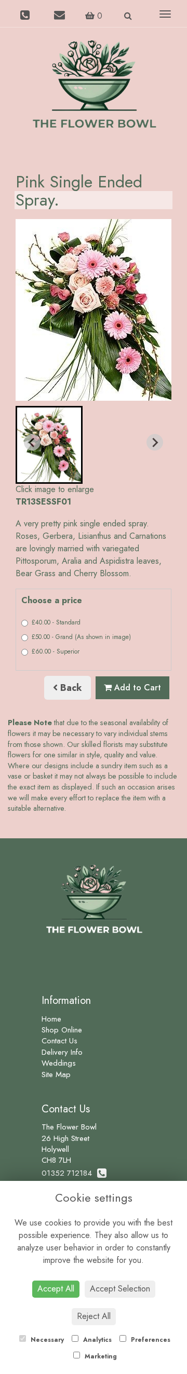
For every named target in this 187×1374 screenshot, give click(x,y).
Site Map (56, 1074)
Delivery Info (62, 1052)
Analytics (96, 1339)
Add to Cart (136, 687)
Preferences (149, 1339)
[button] (49, 445)
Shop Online (62, 1030)
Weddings (59, 1063)
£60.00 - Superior (55, 651)
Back (70, 688)
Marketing (100, 1356)
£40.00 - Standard (56, 622)
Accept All (55, 1289)
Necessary (46, 1339)
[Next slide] (154, 442)
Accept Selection (120, 1289)
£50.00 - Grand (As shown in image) (81, 637)
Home (51, 1019)
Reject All (94, 1316)
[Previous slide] (32, 442)
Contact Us (59, 1040)
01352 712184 (69, 1173)
